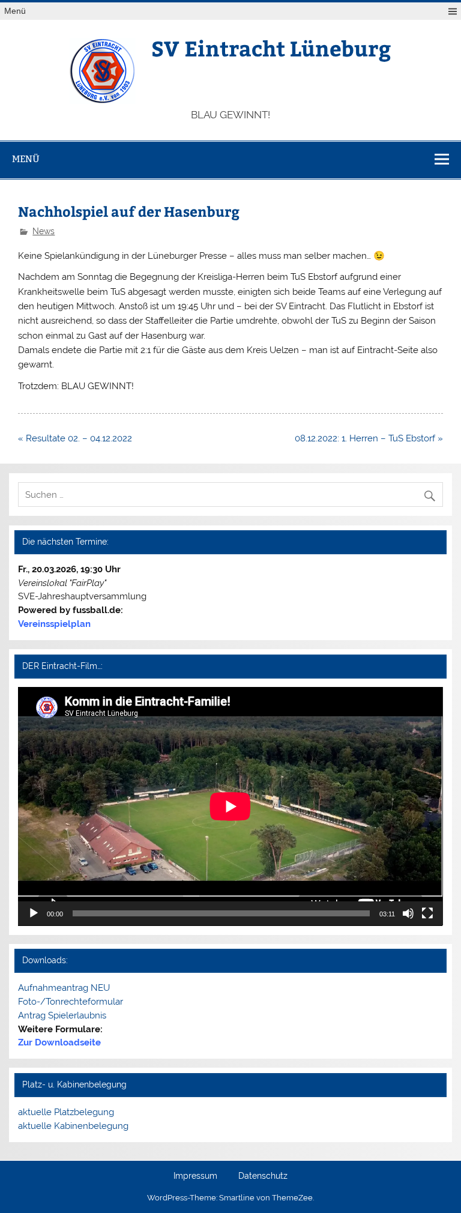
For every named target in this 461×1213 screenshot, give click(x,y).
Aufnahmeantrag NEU (64, 987)
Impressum (195, 1176)
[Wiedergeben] (34, 913)
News (43, 231)
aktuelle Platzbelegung (66, 1112)
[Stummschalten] (408, 913)
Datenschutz (263, 1176)
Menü (15, 11)
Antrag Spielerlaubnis (62, 1015)
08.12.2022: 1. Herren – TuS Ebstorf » (369, 438)
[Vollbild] (427, 913)
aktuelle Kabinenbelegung (73, 1126)
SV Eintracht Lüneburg (271, 48)
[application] (230, 806)
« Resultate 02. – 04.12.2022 (75, 438)
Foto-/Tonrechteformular (70, 1001)
